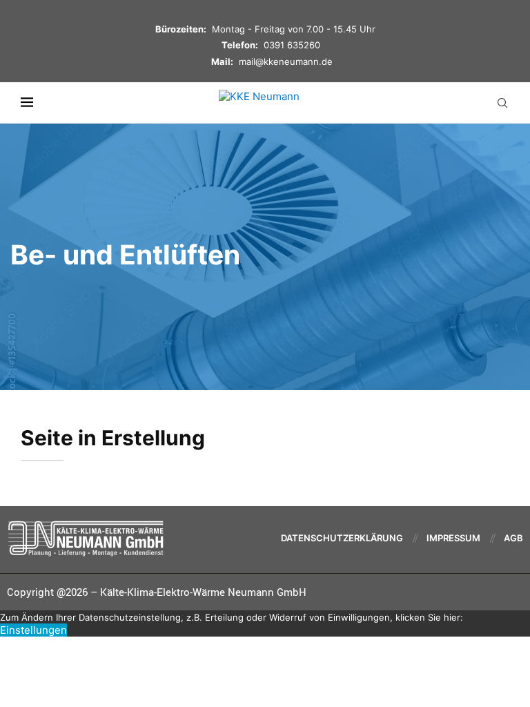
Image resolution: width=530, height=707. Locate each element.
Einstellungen (33, 630)
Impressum (453, 537)
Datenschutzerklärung (342, 537)
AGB (513, 537)
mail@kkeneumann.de (286, 61)
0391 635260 (292, 44)
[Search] (502, 103)
